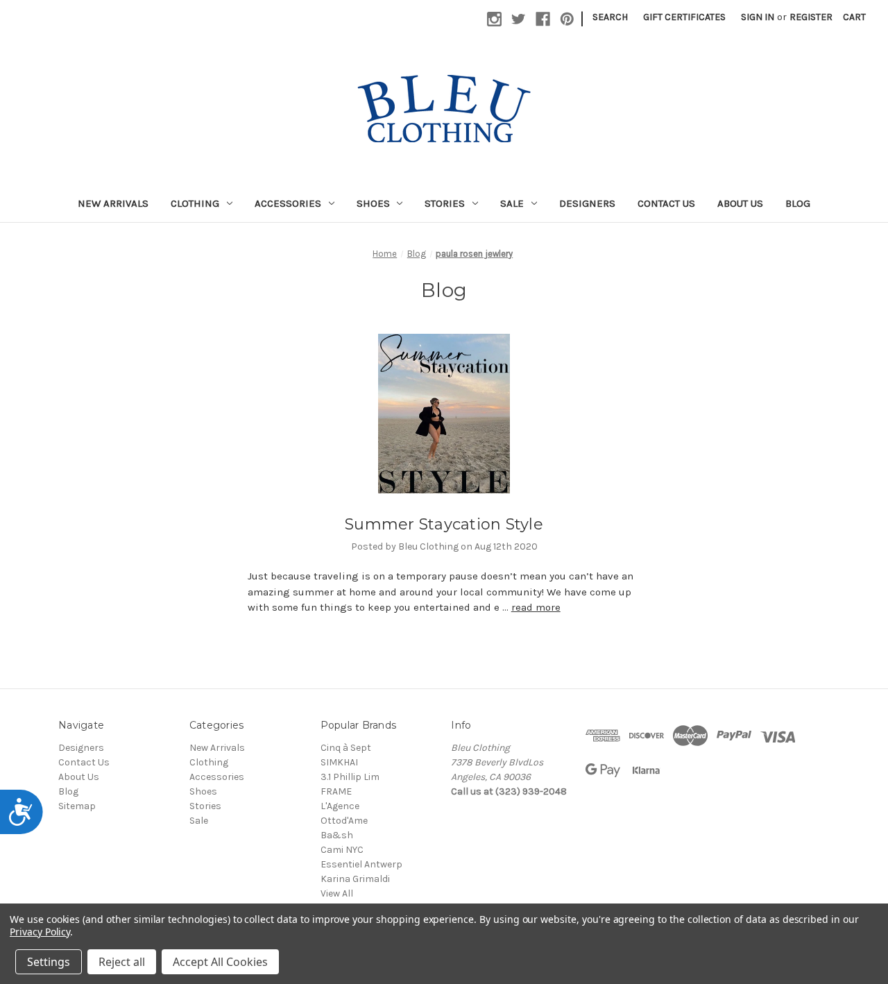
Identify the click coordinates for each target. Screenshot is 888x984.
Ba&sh (337, 835)
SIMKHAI (339, 762)
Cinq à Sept (346, 748)
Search (610, 17)
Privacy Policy (40, 931)
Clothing (195, 203)
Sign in (757, 17)
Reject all (122, 961)
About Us (740, 203)
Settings (48, 961)
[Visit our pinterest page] (567, 19)
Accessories (288, 203)
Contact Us (666, 203)
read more (536, 607)
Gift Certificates (684, 17)
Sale (512, 203)
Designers (587, 203)
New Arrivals (113, 203)
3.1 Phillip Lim (350, 777)
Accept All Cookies (220, 961)
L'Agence (340, 806)
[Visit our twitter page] (518, 19)
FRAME (336, 791)
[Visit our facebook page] (543, 19)
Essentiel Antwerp (361, 864)
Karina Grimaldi (355, 879)
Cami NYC (342, 850)
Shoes (373, 203)
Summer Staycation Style (444, 524)
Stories (445, 203)
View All (337, 893)
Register (810, 17)
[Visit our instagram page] (494, 19)
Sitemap (77, 806)
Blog (797, 203)
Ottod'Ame (344, 820)
